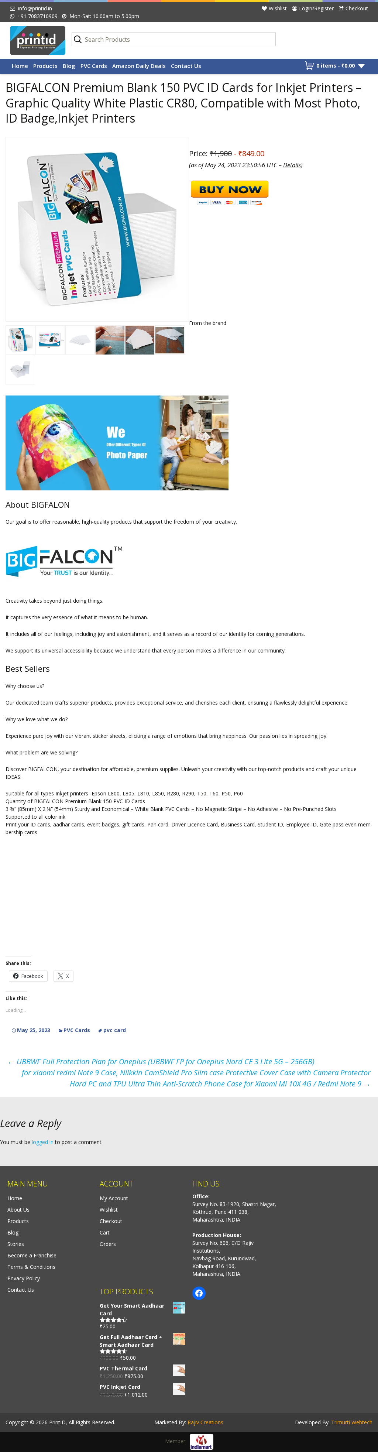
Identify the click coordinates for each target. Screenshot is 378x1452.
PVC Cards (93, 65)
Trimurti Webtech (351, 1422)
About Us (18, 1209)
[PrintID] (35, 40)
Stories (15, 1243)
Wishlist (278, 8)
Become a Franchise (31, 1255)
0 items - (335, 65)
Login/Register (316, 8)
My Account (114, 1198)
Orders (108, 1243)
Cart (105, 1232)
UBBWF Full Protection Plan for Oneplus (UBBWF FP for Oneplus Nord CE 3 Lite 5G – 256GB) (161, 1061)
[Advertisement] (189, 447)
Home (20, 65)
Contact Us (186, 65)
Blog (69, 65)
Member (177, 1441)
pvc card (114, 1030)
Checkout (357, 8)
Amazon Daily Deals (139, 65)
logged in (43, 1141)
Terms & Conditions (31, 1266)
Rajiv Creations (205, 1422)
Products (45, 65)
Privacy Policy (23, 1278)
